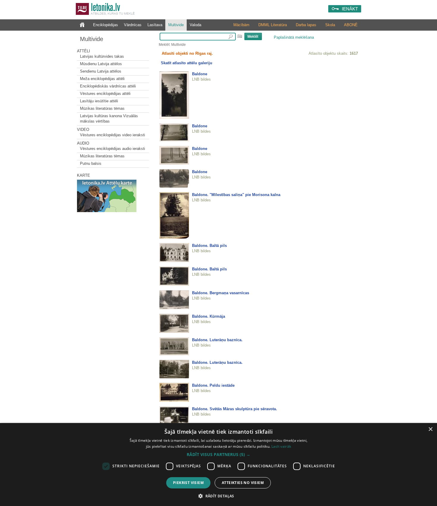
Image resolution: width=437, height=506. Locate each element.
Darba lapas (306, 25)
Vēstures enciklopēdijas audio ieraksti (112, 148)
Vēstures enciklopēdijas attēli (105, 93)
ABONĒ (351, 25)
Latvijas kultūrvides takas (102, 56)
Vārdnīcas (133, 25)
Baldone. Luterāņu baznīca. (217, 340)
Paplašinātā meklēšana (294, 37)
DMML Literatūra (272, 25)
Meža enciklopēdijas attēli (102, 78)
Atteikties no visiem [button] (243, 482)
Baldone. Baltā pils (209, 245)
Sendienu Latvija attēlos (100, 71)
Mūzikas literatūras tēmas (102, 108)
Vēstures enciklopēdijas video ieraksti (112, 135)
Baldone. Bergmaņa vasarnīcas (220, 293)
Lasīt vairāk (281, 446)
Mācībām (241, 25)
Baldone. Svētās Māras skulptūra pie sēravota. (234, 409)
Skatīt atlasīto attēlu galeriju (186, 63)
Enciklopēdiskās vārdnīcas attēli (108, 86)
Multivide (176, 25)
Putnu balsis (90, 163)
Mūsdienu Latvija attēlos (101, 64)
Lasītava (154, 25)
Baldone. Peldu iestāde (213, 385)
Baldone (199, 74)
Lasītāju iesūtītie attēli (99, 101)
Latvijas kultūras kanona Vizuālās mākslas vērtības (109, 118)
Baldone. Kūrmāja (208, 316)
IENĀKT (350, 8)
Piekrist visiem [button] (188, 482)
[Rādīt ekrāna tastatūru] (239, 36)
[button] (218, 454)
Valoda (195, 25)
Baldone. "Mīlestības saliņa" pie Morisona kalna (236, 194)
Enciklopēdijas (105, 25)
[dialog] (218, 464)
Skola (330, 25)
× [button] (430, 429)
